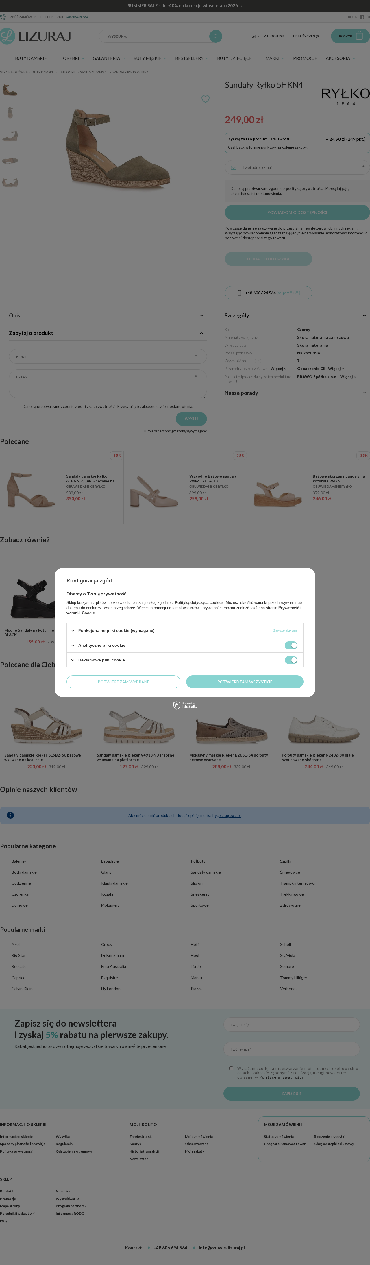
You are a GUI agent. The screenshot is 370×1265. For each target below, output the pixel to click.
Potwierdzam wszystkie (245, 681)
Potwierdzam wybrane (123, 681)
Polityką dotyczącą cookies (199, 602)
